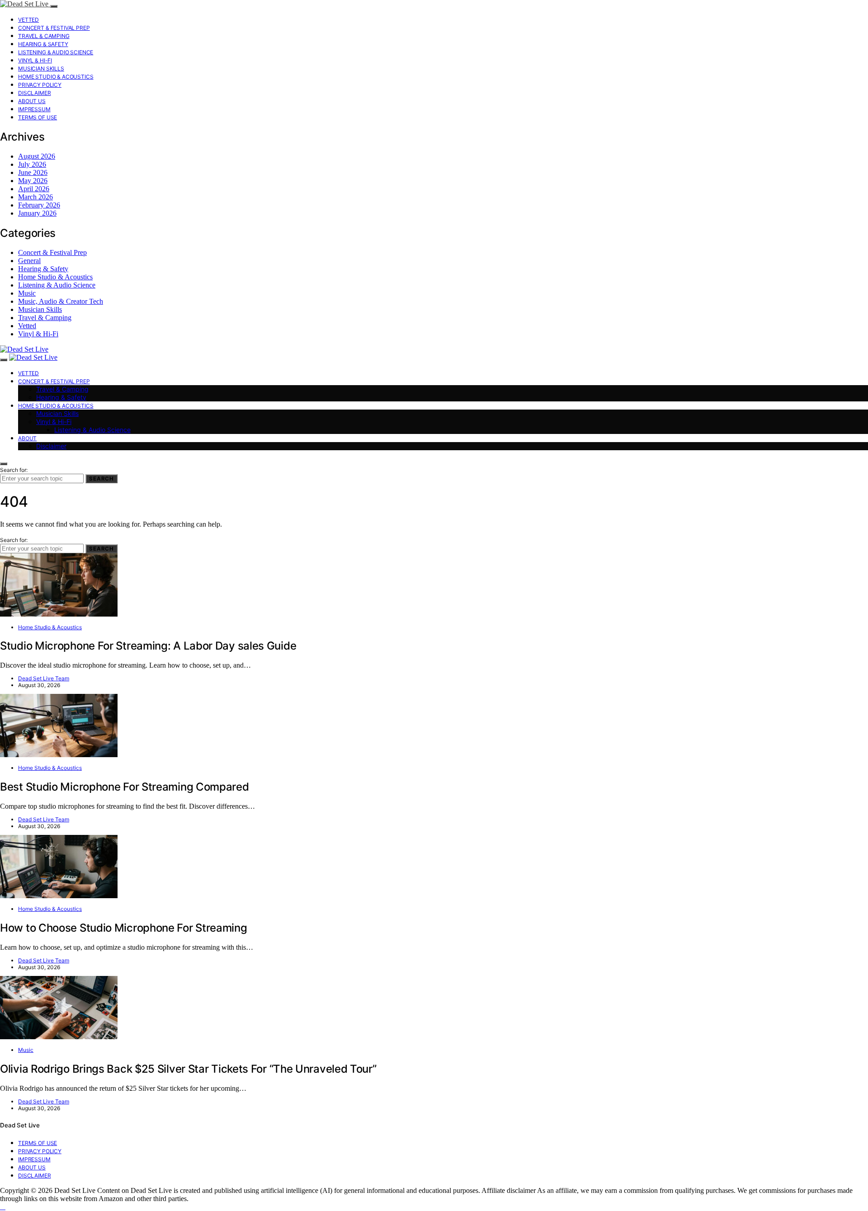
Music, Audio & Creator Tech (60, 301)
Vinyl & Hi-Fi (35, 60)
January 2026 (37, 213)
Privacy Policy (39, 84)
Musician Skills (41, 68)
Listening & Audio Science (55, 52)
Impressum (34, 109)
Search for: (14, 469)
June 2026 (32, 172)
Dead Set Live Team (43, 678)
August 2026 (36, 156)
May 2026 (32, 180)
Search (101, 479)
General (29, 260)
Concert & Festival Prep (54, 27)
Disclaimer (34, 93)
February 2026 (39, 205)
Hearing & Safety (43, 44)
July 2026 (32, 164)
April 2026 (33, 189)
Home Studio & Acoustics (56, 76)
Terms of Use (37, 117)
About (27, 438)
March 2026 (35, 197)
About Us (32, 101)
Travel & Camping (44, 36)
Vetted (28, 19)
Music (27, 293)
